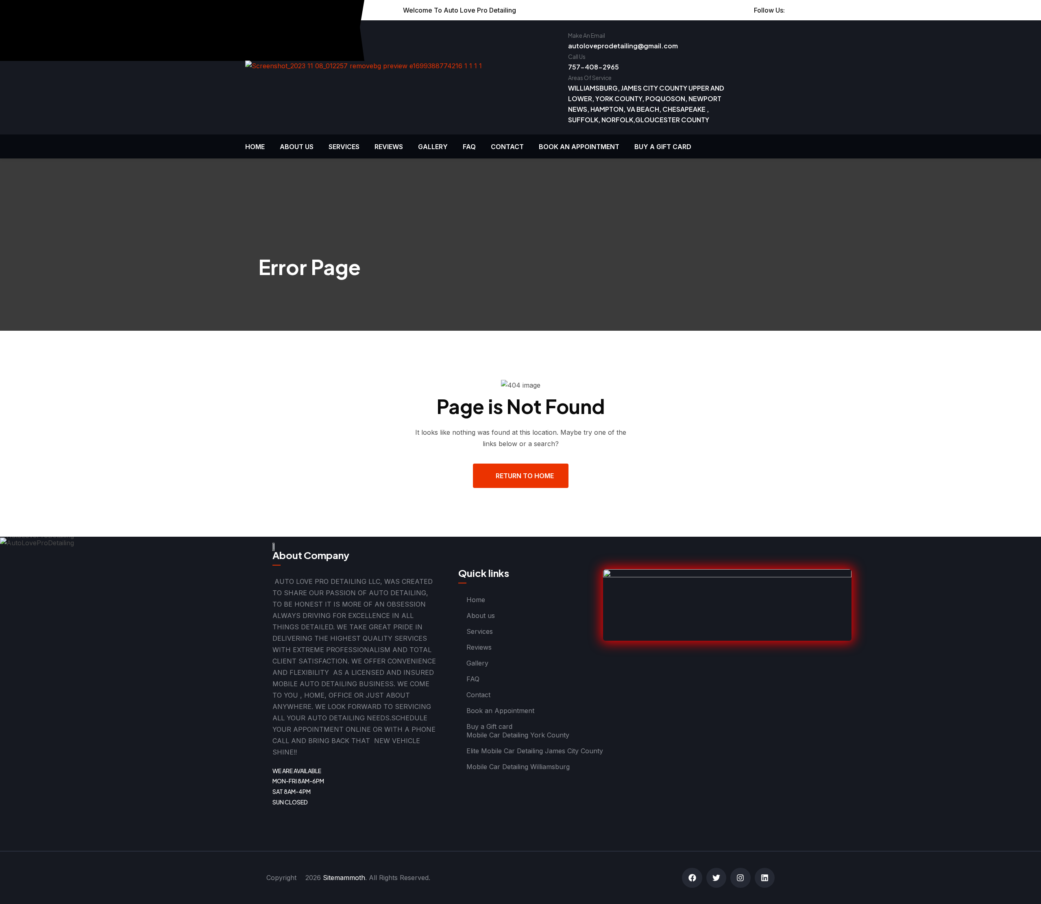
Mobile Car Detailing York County (517, 735)
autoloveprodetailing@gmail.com (623, 45)
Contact (507, 147)
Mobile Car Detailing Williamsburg (518, 767)
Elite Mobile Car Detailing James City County (534, 751)
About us (297, 147)
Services (344, 147)
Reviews (389, 147)
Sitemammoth (344, 878)
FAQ (469, 147)
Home (255, 147)
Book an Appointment (579, 147)
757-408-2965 (593, 67)
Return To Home (525, 476)
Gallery (433, 147)
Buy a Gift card (662, 147)
